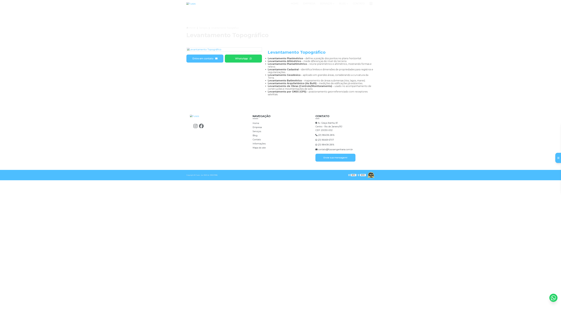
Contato (359, 3)
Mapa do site (259, 147)
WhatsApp (241, 58)
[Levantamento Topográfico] (224, 49)
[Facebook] (201, 126)
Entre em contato (202, 58)
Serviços (326, 3)
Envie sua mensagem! (335, 157)
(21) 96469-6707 (325, 140)
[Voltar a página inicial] (190, 3)
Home (295, 3)
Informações (259, 143)
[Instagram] (195, 126)
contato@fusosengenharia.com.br (335, 149)
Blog (342, 3)
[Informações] (371, 4)
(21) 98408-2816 (325, 135)
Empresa (309, 3)
